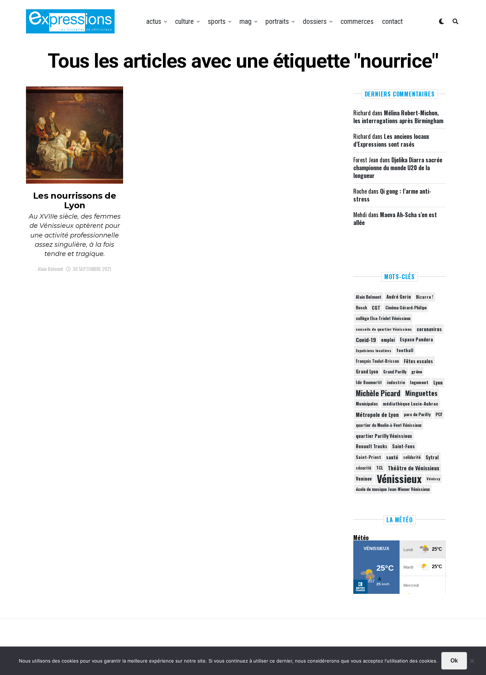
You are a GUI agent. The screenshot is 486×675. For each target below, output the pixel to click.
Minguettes (421, 393)
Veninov (364, 478)
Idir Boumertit (369, 382)
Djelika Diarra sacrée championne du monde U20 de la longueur (397, 168)
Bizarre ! (424, 296)
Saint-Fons (403, 446)
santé (392, 457)
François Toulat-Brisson (377, 361)
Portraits (277, 21)
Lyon (438, 382)
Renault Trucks (371, 446)
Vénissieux (399, 478)
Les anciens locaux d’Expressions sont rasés (391, 140)
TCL (379, 468)
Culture (184, 21)
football (404, 350)
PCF (438, 414)
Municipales (367, 404)
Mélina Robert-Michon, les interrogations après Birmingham (398, 117)
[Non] (472, 662)
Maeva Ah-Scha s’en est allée (395, 218)
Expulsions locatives (373, 350)
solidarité (412, 457)
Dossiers (315, 21)
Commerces (357, 21)
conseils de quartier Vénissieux (384, 329)
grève (416, 371)
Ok (454, 661)
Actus (153, 21)
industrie (396, 382)
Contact (392, 21)
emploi (388, 339)
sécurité (363, 468)
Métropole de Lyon (377, 414)
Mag (245, 21)
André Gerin (398, 296)
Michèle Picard (378, 393)
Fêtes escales (418, 361)
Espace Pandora (416, 339)
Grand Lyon (367, 371)
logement (419, 382)
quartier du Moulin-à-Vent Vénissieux (389, 425)
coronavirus (429, 329)
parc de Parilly (417, 414)
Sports (217, 21)
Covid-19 (366, 340)
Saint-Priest (368, 457)
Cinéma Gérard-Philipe (406, 307)
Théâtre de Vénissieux (413, 468)
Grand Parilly (394, 372)
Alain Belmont (50, 268)
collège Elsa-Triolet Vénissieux (383, 318)
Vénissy (433, 478)
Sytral (432, 457)
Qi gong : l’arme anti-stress (392, 195)
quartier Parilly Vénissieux (384, 435)
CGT (376, 307)
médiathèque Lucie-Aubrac (410, 403)
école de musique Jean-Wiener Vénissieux (393, 489)
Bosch (361, 307)
